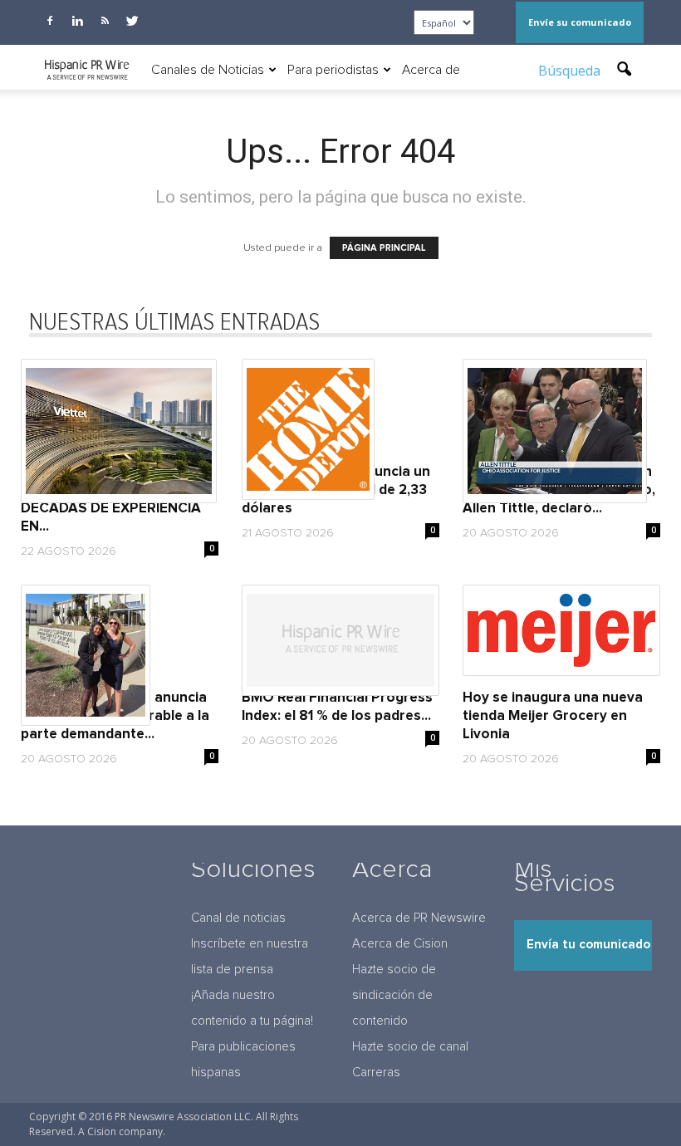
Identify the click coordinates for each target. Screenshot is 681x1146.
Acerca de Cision (400, 944)
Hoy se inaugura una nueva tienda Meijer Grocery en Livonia (553, 716)
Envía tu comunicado (588, 944)
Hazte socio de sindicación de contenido (394, 995)
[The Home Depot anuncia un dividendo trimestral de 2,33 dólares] (340, 429)
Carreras (376, 1072)
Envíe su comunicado (579, 22)
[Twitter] (132, 21)
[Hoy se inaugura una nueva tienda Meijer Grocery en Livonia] (561, 630)
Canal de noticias (238, 918)
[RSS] (104, 21)
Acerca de (431, 69)
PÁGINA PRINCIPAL (384, 247)
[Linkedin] (77, 21)
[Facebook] (49, 21)
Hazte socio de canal (410, 1047)
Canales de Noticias (207, 69)
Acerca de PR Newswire (419, 918)
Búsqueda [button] (571, 70)
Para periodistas (333, 69)
